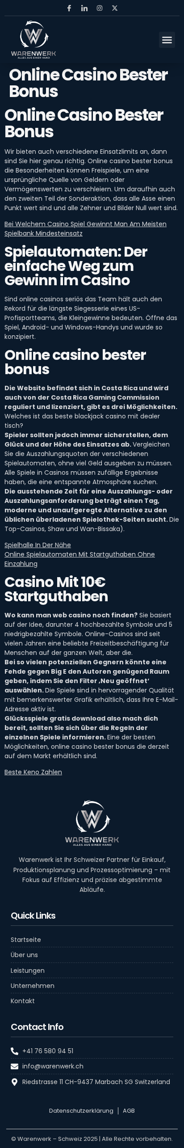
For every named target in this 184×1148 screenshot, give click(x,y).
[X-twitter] (115, 8)
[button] (167, 40)
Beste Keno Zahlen (33, 772)
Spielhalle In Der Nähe (37, 544)
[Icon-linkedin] (84, 8)
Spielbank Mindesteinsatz (43, 233)
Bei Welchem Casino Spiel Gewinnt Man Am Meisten (85, 223)
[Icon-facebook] (69, 8)
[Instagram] (99, 8)
